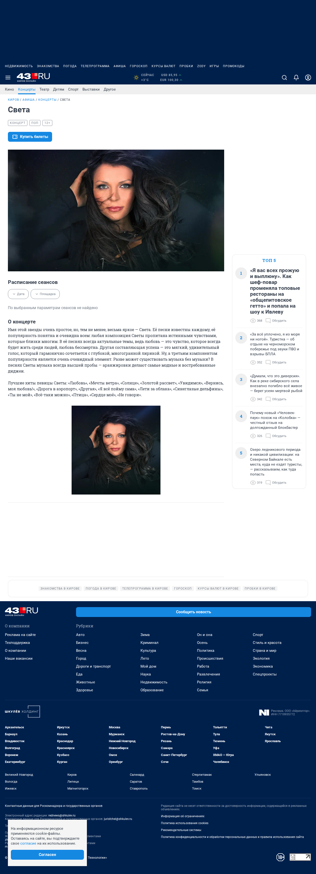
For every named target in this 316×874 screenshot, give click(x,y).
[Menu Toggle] (8, 77)
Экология (261, 658)
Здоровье (84, 690)
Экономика (263, 666)
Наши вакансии (19, 658)
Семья (202, 690)
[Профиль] (308, 77)
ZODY (201, 66)
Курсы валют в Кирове (218, 588)
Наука (145, 674)
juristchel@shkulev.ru (118, 819)
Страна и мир (264, 650)
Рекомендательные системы (181, 830)
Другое (110, 89)
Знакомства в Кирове (60, 588)
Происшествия (210, 658)
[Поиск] (284, 77)
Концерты (27, 89)
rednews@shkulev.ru (62, 815)
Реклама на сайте (20, 635)
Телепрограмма (95, 66)
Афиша (120, 66)
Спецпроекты (265, 674)
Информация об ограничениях (182, 816)
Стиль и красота (267, 642)
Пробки (186, 66)
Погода (70, 66)
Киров (13, 99)
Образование (152, 690)
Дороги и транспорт (93, 666)
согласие (28, 843)
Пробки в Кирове (260, 588)
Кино (9, 89)
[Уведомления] (296, 77)
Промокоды (233, 66)
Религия (204, 682)
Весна (81, 650)
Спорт (73, 89)
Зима (145, 635)
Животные (85, 682)
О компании (15, 650)
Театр (44, 89)
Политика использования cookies (184, 823)
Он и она (204, 635)
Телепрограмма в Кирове (145, 588)
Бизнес (82, 642)
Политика (205, 650)
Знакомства (48, 66)
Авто (80, 635)
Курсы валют (164, 66)
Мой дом (148, 666)
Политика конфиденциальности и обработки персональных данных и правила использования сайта (232, 837)
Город (81, 658)
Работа (203, 666)
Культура (148, 650)
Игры (214, 66)
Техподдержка (17, 642)
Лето (144, 658)
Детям (58, 89)
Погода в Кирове (101, 588)
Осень (202, 642)
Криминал (149, 642)
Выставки (91, 89)
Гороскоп (139, 66)
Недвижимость (19, 66)
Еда (79, 674)
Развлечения (208, 674)
